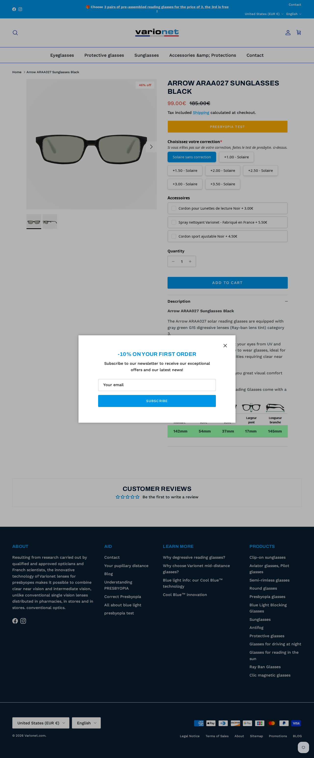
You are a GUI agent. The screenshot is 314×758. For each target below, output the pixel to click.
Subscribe (157, 401)
